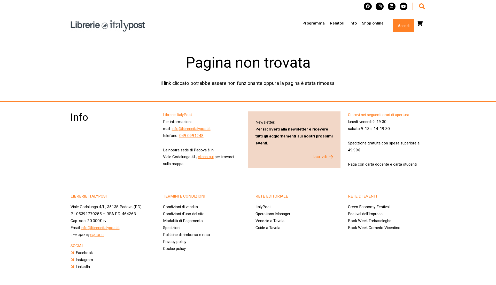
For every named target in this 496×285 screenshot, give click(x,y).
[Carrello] (420, 23)
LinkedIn (83, 266)
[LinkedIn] (392, 7)
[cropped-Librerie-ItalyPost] (108, 26)
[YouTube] (404, 7)
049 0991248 (191, 135)
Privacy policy (174, 241)
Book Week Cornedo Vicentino (374, 227)
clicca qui (206, 156)
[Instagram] (380, 7)
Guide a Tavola (267, 227)
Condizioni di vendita (180, 207)
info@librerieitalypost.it (191, 128)
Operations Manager (273, 213)
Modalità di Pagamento (183, 220)
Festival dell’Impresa (365, 213)
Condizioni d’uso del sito (184, 213)
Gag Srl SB (97, 235)
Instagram (84, 259)
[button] (422, 6)
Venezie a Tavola (269, 220)
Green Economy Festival (369, 207)
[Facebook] (368, 7)
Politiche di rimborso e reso (186, 234)
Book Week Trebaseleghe (369, 220)
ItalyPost (263, 207)
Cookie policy (174, 248)
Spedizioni (171, 227)
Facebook (84, 252)
